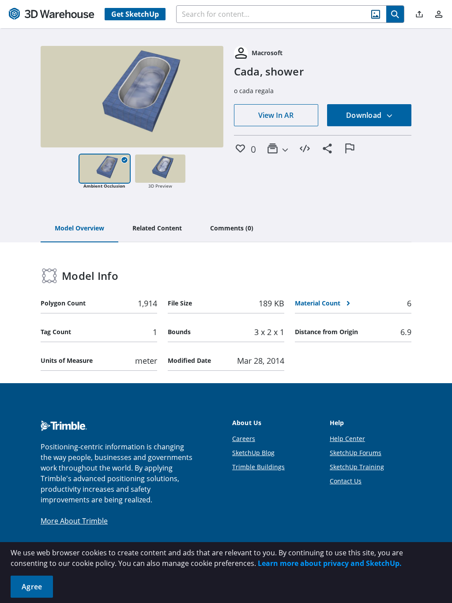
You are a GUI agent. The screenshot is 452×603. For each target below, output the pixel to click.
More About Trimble (74, 521)
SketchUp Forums (355, 452)
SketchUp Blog (253, 452)
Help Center (347, 438)
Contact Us (346, 481)
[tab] (79, 228)
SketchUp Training (357, 467)
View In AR (276, 115)
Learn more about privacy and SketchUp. (330, 563)
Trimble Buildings (258, 467)
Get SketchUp (135, 14)
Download (364, 115)
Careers (243, 438)
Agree (32, 587)
